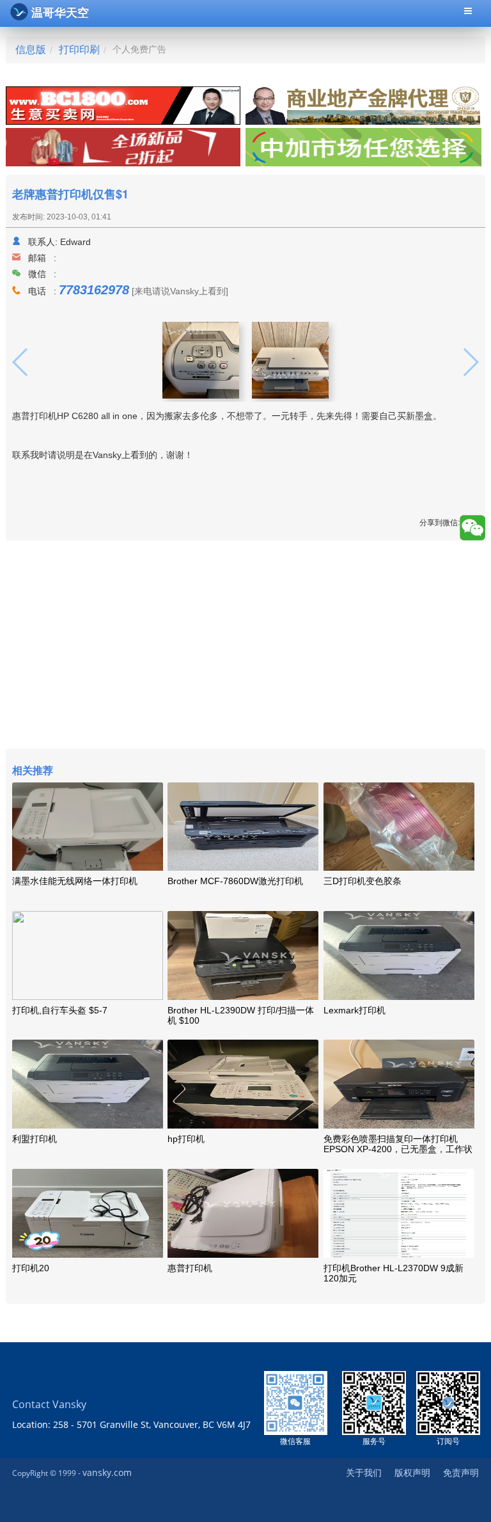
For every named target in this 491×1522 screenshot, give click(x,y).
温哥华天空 (60, 12)
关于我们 (364, 1472)
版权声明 (412, 1472)
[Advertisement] (245, 646)
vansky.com (107, 1472)
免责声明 (461, 1472)
